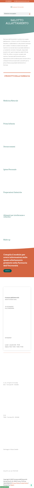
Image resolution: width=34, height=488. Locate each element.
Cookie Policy (24, 483)
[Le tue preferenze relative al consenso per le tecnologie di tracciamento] (31, 485)
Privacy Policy (16, 483)
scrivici (7, 270)
